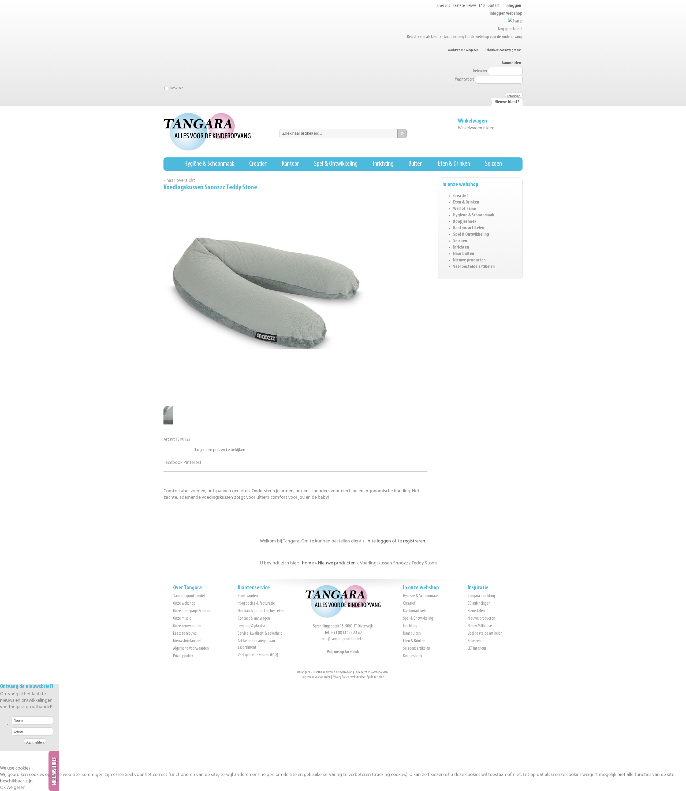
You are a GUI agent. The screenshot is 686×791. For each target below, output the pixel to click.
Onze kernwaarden (187, 626)
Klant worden (248, 596)
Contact (493, 5)
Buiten (415, 164)
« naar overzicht (179, 180)
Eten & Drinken (454, 164)
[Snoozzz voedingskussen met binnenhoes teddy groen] (168, 414)
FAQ (482, 5)
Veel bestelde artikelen (474, 266)
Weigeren (15, 787)
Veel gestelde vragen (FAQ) (258, 655)
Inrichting (383, 164)
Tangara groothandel (189, 596)
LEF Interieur (477, 648)
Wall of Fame (464, 208)
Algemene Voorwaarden (191, 648)
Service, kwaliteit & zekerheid (260, 633)
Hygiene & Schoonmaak (473, 215)
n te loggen (379, 541)
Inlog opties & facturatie (256, 603)
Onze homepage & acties (192, 611)
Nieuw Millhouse (480, 626)
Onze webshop (184, 603)
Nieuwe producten (469, 260)
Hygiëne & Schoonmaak (209, 164)
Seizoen (493, 164)
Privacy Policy (341, 677)
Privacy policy (183, 656)
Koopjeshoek (464, 221)
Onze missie (182, 618)
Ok (3, 787)
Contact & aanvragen (254, 618)
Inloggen (513, 5)
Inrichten (461, 247)
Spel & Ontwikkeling (335, 164)
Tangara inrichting (481, 596)
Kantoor (290, 164)
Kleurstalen (476, 611)
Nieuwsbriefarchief (187, 641)
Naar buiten (463, 254)
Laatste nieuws (464, 5)
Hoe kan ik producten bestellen (261, 611)
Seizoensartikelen (416, 648)
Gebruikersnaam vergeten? (502, 50)
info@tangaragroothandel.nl (343, 639)
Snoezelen (475, 641)
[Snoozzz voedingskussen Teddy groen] (168, 423)
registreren (414, 541)
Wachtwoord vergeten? (464, 50)
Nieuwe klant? (506, 102)
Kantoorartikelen (468, 228)
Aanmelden (511, 63)
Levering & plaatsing (253, 626)
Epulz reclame (375, 677)
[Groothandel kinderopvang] (343, 616)
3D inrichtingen (479, 603)
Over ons (443, 5)
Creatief (258, 164)
